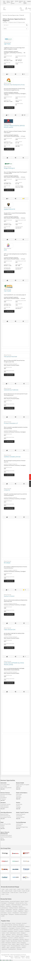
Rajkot (17, 944)
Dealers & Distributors (21, 792)
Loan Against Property (25, 2)
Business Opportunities (13, 15)
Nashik (8, 941)
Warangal (19, 949)
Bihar (26, 901)
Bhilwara (9, 926)
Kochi (12, 936)
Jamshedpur (20, 934)
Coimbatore (4, 929)
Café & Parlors (19, 824)
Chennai (18, 928)
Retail (2, 822)
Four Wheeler (4, 786)
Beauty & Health (20, 782)
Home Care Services (5, 815)
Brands (27, 956)
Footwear (18, 807)
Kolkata (17, 936)
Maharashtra (22, 908)
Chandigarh (4, 903)
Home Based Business (6, 812)
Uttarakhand (15, 912)
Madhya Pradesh (13, 908)
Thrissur (24, 946)
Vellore (23, 947)
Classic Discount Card (9, 629)
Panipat (13, 942)
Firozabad (3, 931)
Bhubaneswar (20, 926)
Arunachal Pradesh (15, 901)
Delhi (26, 909)
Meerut (10, 939)
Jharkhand (8, 906)
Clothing (18, 805)
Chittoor (23, 928)
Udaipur (3, 947)
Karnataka (14, 906)
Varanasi (18, 947)
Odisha (2, 911)
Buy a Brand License (4, 2)
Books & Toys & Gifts (6, 824)
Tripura (9, 912)
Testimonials (17, 957)
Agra (2, 923)
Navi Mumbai (14, 941)
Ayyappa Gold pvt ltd (9, 209)
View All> (18, 808)
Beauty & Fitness (4, 814)
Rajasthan (20, 911)
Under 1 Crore (5, 894)
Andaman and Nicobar (20, 914)
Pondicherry (9, 911)
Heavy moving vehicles (6, 787)
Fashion (18, 802)
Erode (21, 929)
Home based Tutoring (6, 817)
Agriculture (18, 797)
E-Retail (2, 827)
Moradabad (15, 939)
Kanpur (8, 936)
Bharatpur (3, 926)
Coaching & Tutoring (5, 804)
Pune (9, 944)
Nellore (20, 941)
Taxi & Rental (19, 815)
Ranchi (22, 944)
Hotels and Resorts (20, 814)
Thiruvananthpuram (16, 946)
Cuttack (10, 929)
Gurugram (21, 931)
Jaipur (3, 934)
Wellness (18, 787)
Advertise (16, 1)
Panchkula (8, 942)
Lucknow (10, 937)
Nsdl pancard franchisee (10, 356)
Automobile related (5, 784)
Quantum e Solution (9, 596)
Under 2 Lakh (12, 889)
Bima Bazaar (7, 563)
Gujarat (2, 904)
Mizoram (15, 909)
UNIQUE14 (7, 490)
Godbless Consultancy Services (12, 456)
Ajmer (13, 923)
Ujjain (7, 947)
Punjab (15, 911)
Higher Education (5, 805)
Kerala (20, 906)
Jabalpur (23, 933)
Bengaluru (21, 925)
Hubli (7, 933)
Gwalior (3, 933)
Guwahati (27, 931)
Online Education (5, 807)
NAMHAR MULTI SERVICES (11, 390)
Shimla (26, 944)
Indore (18, 933)
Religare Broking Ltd (9, 168)
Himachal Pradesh (16, 904)
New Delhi (25, 941)
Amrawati (18, 923)
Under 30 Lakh (14, 892)
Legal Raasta (7, 44)
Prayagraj (23, 942)
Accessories (19, 804)
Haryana (8, 904)
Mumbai (22, 939)
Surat (8, 946)
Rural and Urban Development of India (14, 85)
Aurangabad (4, 925)
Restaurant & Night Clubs (22, 827)
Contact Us (16, 956)
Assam (22, 901)
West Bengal (4, 914)
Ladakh (3, 916)
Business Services (5, 792)
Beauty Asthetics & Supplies (22, 784)
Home (6, 956)
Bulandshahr (4, 928)
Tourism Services (20, 817)
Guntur (15, 931)
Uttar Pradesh (23, 912)
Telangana (11, 914)
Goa (26, 903)
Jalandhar (8, 934)
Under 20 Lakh (25, 891)
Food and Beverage (21, 822)
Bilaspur (27, 926)
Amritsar (24, 923)
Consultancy (4, 797)
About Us (11, 956)
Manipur (3, 909)
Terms (23, 957)
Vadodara (12, 947)
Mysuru (26, 939)
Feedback (22, 956)
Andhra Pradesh (5, 901)
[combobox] (15, 25)
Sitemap (27, 957)
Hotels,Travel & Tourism (22, 812)
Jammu (13, 934)
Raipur (13, 944)
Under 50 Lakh (23, 892)
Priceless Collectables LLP (11, 423)
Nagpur (3, 941)
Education (18, 796)
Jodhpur (3, 936)
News (12, 957)
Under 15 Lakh (17, 891)
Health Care (19, 786)
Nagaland (21, 909)
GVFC (5, 250)
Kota (21, 936)
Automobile (19, 794)
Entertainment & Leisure (6, 835)
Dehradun (16, 929)
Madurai (21, 937)
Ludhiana (16, 937)
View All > (3, 789)
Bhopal (14, 926)
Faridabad (26, 929)
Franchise (5, 15)
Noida (2, 942)
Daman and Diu (19, 903)
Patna (18, 942)
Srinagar (3, 946)
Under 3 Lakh (20, 889)
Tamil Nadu (3, 912)
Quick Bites (18, 825)
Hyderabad (12, 933)
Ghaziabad (10, 931)
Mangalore (4, 939)
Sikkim (26, 911)
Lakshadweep (4, 908)
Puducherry (4, 944)
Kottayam (26, 936)
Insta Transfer (7, 291)
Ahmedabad (8, 923)
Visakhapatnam (12, 949)
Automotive (3, 782)
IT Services (3, 799)
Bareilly (10, 925)
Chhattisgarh (11, 903)
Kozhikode (4, 937)
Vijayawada (4, 949)
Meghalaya (9, 909)
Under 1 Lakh (4, 889)
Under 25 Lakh (5, 892)
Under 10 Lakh (8, 891)
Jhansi (25, 934)
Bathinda (15, 925)
